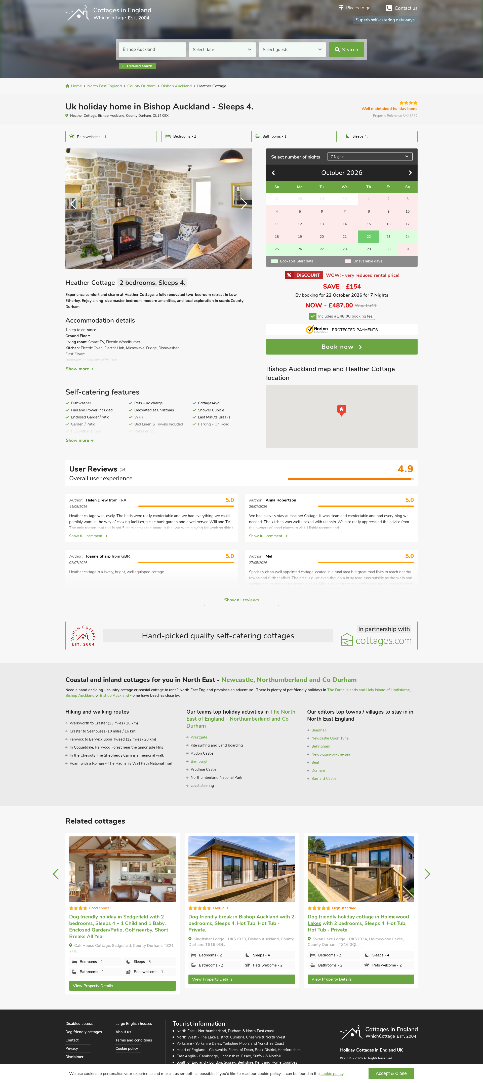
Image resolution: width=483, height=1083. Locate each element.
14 (345, 224)
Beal (315, 762)
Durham (318, 770)
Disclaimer (74, 1056)
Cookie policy (126, 1048)
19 (300, 236)
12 (300, 224)
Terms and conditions (133, 1040)
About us (123, 1031)
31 (408, 249)
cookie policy (331, 1073)
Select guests (275, 50)
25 (277, 249)
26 (300, 249)
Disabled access (79, 1023)
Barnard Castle (323, 778)
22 (369, 236)
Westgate (199, 737)
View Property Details (93, 979)
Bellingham (320, 746)
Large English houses (133, 1023)
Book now (338, 347)
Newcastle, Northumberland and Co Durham (289, 679)
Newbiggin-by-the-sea (330, 754)
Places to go (358, 8)
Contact (71, 1040)
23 (388, 236)
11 (277, 224)
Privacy (71, 1048)
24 (408, 236)
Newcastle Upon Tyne (330, 738)
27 (322, 249)
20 (322, 236)
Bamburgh (200, 761)
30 (388, 249)
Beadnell (318, 730)
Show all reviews (241, 600)
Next (242, 208)
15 (369, 224)
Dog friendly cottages (83, 1031)
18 (277, 236)
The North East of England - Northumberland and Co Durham (240, 718)
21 (345, 236)
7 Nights (337, 156)
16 (388, 224)
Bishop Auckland (80, 695)
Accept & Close (391, 1073)
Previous (75, 208)
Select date (203, 50)
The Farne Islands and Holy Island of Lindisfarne (368, 689)
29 (369, 249)
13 (322, 224)
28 (345, 249)
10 (408, 211)
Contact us (406, 8)
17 (408, 224)
